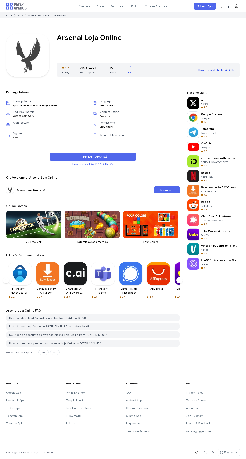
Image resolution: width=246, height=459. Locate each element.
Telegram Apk (14, 415)
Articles (117, 6)
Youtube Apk (14, 423)
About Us (192, 408)
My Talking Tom (76, 392)
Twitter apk (13, 408)
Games (84, 6)
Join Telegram (195, 415)
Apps (100, 6)
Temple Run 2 (74, 400)
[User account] (236, 6)
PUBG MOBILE (74, 415)
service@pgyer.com (198, 431)
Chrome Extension (137, 408)
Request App (134, 423)
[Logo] (16, 6)
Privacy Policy (194, 392)
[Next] (179, 280)
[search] (220, 6)
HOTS (134, 6)
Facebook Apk (15, 400)
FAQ (128, 392)
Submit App (205, 6)
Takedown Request (138, 431)
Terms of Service (196, 400)
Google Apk (13, 392)
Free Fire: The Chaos (78, 408)
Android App (134, 400)
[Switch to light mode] (228, 6)
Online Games (156, 6)
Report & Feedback (198, 423)
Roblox (70, 423)
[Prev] (6, 280)
